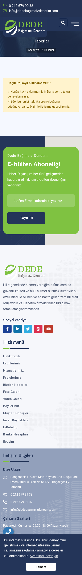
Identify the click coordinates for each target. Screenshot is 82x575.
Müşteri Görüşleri (16, 413)
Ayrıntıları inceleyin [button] (44, 556)
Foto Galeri (11, 392)
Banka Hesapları (15, 434)
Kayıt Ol (26, 218)
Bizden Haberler (15, 385)
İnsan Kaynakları (15, 420)
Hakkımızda (12, 356)
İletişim (8, 441)
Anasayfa (33, 50)
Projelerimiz (12, 378)
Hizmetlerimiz (13, 370)
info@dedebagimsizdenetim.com (33, 11)
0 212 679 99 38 (21, 6)
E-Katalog (10, 427)
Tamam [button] (41, 566)
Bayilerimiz (11, 406)
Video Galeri (12, 399)
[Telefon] (8, 532)
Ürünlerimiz (11, 363)
